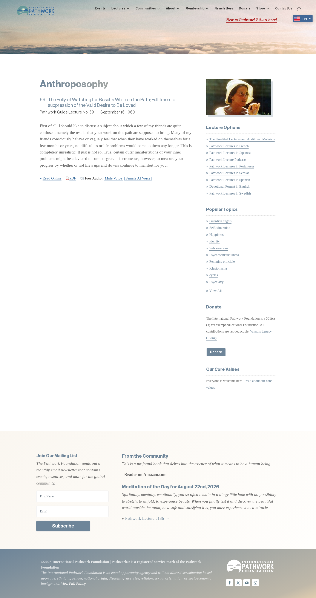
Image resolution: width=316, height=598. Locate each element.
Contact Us (283, 8)
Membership (195, 8)
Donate (244, 8)
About (170, 8)
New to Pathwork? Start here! (251, 19)
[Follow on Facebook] (229, 582)
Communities (145, 8)
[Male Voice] (113, 178)
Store (260, 8)
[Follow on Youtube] (246, 582)
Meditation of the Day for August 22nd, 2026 (170, 487)
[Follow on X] (238, 582)
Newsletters (224, 8)
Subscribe (63, 526)
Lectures (118, 8)
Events (100, 8)
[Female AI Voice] (138, 178)
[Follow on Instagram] (255, 582)
